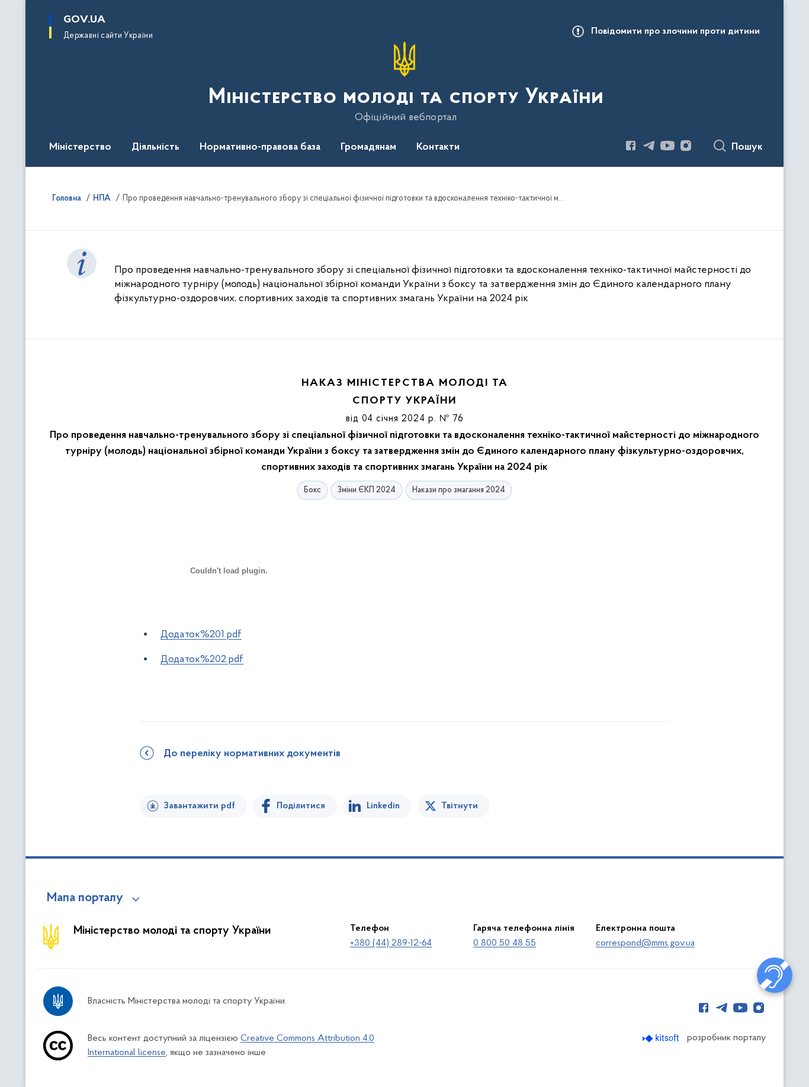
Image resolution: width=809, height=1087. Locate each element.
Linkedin (383, 806)
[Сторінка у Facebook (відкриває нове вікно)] (631, 145)
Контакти (438, 147)
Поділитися (301, 806)
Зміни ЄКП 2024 (367, 490)
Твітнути (459, 806)
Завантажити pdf (199, 806)
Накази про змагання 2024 (458, 490)
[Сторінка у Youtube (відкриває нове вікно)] (667, 145)
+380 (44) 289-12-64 (391, 943)
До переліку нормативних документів (252, 754)
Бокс (312, 490)
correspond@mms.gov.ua (645, 943)
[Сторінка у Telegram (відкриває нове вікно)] (649, 145)
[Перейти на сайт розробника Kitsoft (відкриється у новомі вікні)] (662, 1038)
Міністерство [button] (80, 147)
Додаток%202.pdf (201, 659)
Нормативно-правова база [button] (260, 147)
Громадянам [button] (368, 147)
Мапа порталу (85, 898)
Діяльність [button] (155, 147)
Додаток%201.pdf (201, 635)
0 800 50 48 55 (504, 943)
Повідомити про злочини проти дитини (675, 31)
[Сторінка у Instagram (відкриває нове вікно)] (686, 145)
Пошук (747, 147)
